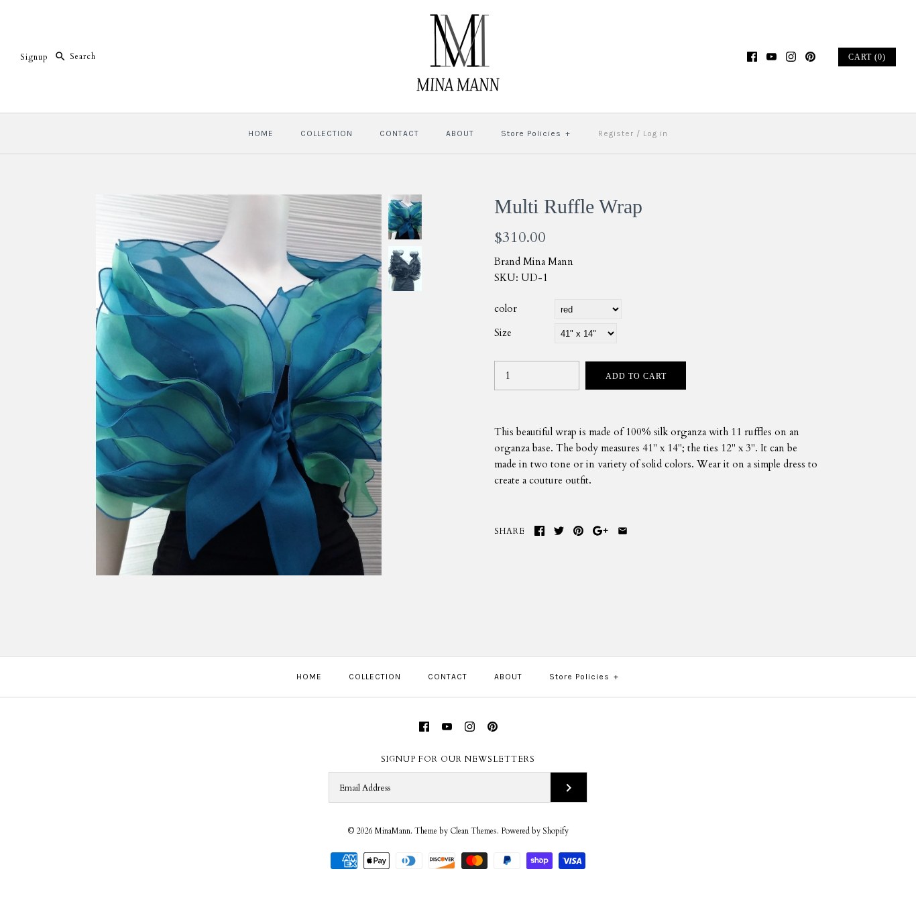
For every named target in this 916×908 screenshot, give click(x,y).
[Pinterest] (810, 57)
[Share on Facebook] (539, 531)
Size (503, 332)
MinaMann (392, 831)
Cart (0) (867, 57)
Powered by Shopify (535, 831)
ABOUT (460, 133)
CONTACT (399, 133)
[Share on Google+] (600, 531)
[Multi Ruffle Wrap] (239, 202)
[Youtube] (771, 57)
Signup (34, 56)
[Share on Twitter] (559, 531)
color (505, 308)
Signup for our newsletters (458, 759)
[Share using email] (623, 531)
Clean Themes (473, 831)
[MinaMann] (458, 21)
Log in (655, 133)
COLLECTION (326, 133)
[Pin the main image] (578, 531)
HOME (261, 133)
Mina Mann (548, 261)
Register (616, 133)
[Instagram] (791, 57)
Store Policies (536, 133)
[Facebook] (752, 57)
